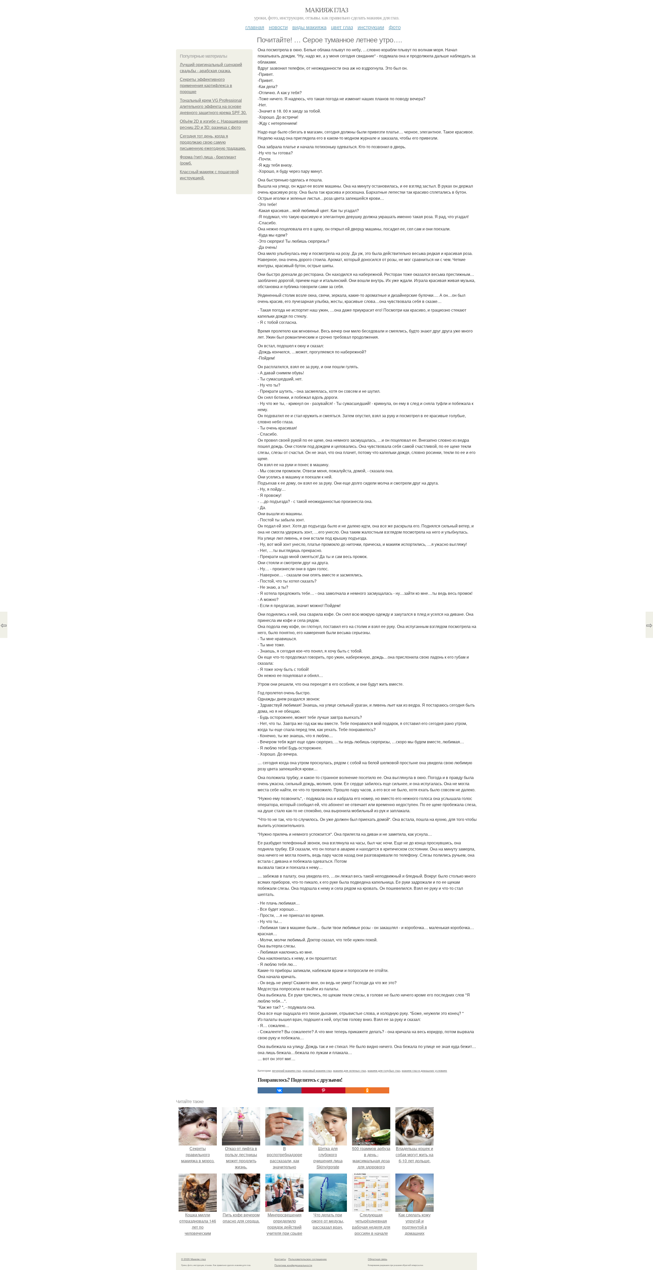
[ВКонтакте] (280, 1090)
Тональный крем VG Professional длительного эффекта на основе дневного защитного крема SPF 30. (213, 106)
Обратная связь (377, 1259)
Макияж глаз (326, 9)
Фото (395, 27)
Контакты (280, 1259)
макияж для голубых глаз (384, 1070)
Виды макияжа (309, 27)
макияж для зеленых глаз (349, 1070)
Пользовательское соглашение (307, 1259)
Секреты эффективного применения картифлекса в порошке (206, 85)
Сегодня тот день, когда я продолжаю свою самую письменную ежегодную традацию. (213, 142)
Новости (278, 27)
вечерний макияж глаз (286, 1070)
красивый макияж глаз (317, 1070)
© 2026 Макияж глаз (193, 1259)
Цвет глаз (342, 27)
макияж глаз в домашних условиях (424, 1070)
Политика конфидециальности (293, 1265)
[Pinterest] (323, 1090)
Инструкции (371, 27)
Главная (254, 27)
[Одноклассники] (367, 1090)
